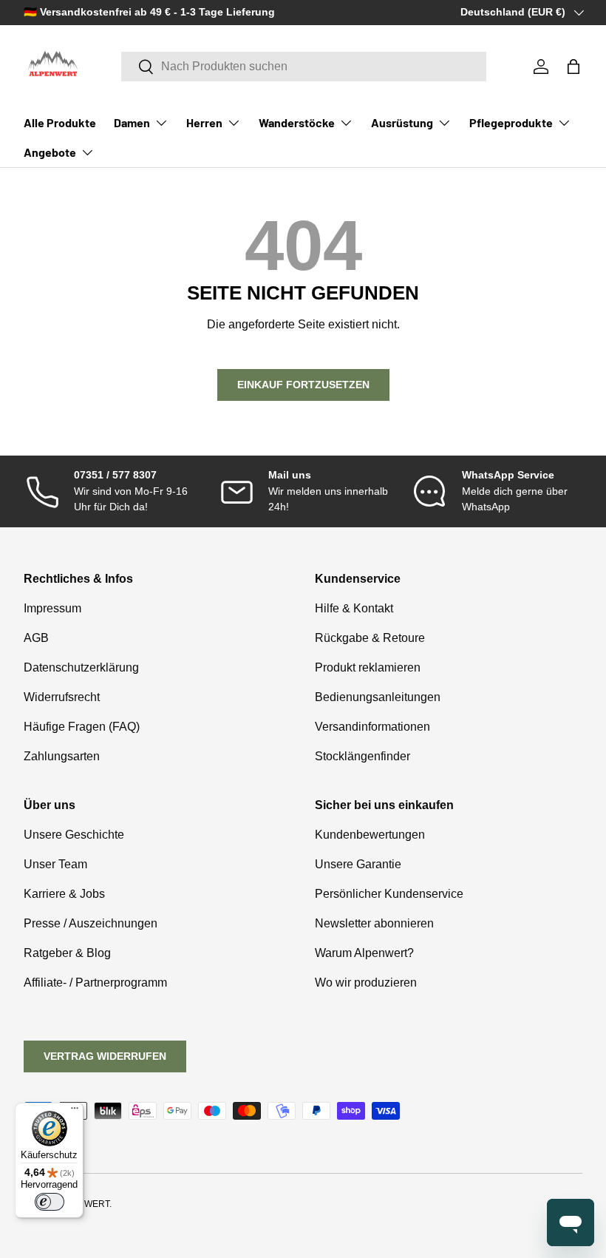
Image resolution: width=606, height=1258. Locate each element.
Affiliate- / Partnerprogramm (95, 982)
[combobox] (304, 66)
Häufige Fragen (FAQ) (82, 726)
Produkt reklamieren (368, 667)
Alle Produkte (60, 122)
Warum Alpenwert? (364, 953)
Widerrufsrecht (62, 697)
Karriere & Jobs (64, 893)
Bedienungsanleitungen (377, 697)
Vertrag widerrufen (105, 1056)
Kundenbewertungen (370, 834)
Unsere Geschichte (74, 834)
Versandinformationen (372, 726)
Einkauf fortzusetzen (303, 384)
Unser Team (55, 864)
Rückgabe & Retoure (370, 638)
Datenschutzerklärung (81, 667)
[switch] (49, 1202)
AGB (36, 638)
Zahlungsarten (62, 756)
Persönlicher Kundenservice (389, 893)
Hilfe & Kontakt (354, 608)
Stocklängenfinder (362, 756)
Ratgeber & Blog (67, 953)
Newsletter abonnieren (374, 923)
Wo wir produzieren (366, 982)
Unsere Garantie (358, 864)
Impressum (52, 608)
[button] (573, 66)
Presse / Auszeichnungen (90, 923)
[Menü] (75, 1111)
